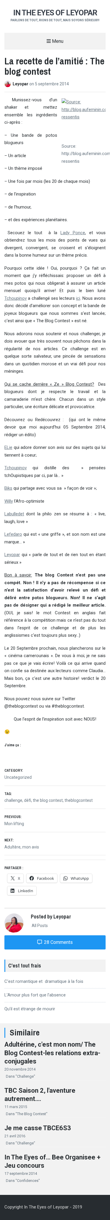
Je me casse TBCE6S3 (37, 1128)
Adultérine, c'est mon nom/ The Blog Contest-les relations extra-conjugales (52, 1053)
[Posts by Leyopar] (8, 84)
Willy (8, 501)
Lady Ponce (72, 232)
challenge (13, 800)
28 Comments (58, 942)
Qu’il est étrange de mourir (29, 1008)
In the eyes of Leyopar (55, 12)
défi (27, 800)
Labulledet (14, 514)
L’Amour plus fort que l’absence (35, 995)
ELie (8, 447)
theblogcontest (79, 800)
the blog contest (48, 800)
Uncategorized (18, 777)
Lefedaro (13, 534)
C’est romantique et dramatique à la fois (43, 981)
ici (78, 298)
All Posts (39, 925)
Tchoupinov (15, 298)
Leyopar (21, 84)
